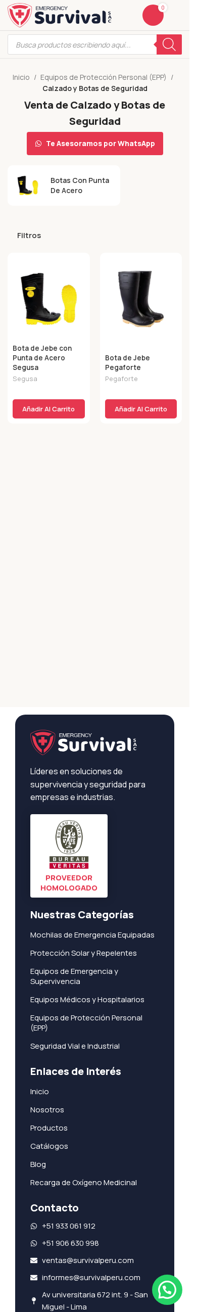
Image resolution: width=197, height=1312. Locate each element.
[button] (49, 408)
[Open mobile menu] (178, 15)
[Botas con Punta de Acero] (64, 185)
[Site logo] (60, 14)
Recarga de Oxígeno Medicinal (83, 1182)
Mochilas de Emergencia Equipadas (92, 934)
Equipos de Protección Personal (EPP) (103, 77)
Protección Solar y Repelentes (83, 953)
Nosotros (47, 1109)
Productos (49, 1127)
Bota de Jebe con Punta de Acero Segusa (42, 358)
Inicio (21, 77)
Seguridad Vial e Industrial (75, 1046)
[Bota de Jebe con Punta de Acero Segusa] (49, 299)
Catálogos (49, 1146)
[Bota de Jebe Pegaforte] (141, 299)
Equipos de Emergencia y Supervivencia (74, 976)
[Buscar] (169, 44)
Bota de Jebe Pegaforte (127, 362)
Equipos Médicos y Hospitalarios (87, 999)
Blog (38, 1164)
